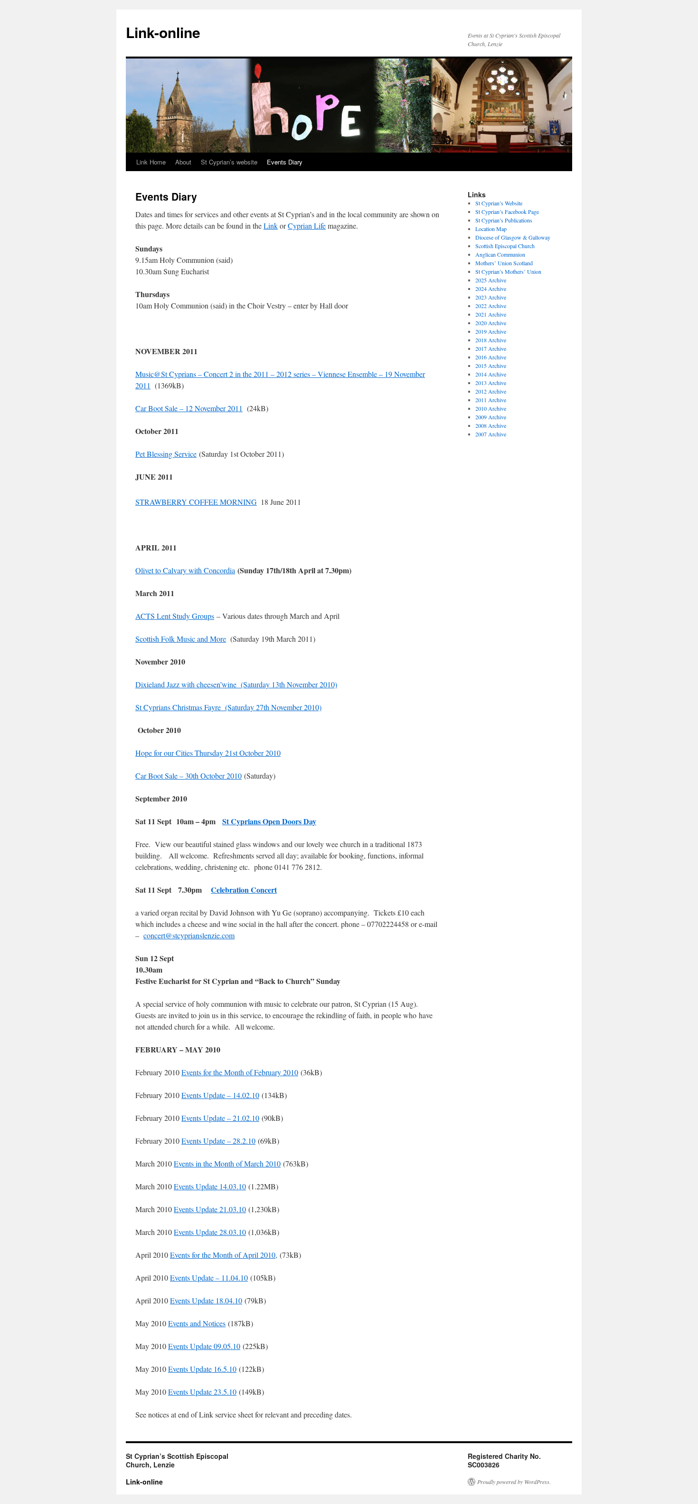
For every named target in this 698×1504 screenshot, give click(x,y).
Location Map (491, 228)
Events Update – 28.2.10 (218, 1141)
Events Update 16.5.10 (202, 1369)
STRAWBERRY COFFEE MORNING (196, 502)
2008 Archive (490, 425)
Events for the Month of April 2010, (223, 1255)
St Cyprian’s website (229, 161)
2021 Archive (490, 314)
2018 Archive (490, 340)
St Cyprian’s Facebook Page (507, 211)
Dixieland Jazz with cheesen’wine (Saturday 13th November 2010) (236, 684)
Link (271, 226)
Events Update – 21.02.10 (220, 1118)
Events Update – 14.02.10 (220, 1095)
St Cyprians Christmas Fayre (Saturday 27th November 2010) (228, 707)
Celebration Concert (244, 889)
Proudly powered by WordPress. (514, 1481)
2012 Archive (490, 391)
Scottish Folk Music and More (180, 639)
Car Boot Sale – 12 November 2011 (189, 408)
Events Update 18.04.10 (206, 1300)
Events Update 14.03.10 (210, 1186)
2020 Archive (490, 323)
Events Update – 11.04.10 (209, 1277)
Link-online (163, 32)
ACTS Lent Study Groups (174, 616)
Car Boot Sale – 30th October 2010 (188, 776)
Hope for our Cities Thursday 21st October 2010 (208, 753)
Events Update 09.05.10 (204, 1346)
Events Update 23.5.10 (202, 1392)
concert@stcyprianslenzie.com (189, 935)
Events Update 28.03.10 (210, 1232)
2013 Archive (490, 382)
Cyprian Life (307, 226)
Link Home (151, 161)
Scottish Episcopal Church (505, 246)
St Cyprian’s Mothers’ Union (508, 271)
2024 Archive (490, 288)
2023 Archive (490, 297)
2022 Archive (490, 305)
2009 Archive (490, 417)
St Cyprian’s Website (498, 203)
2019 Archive (490, 331)
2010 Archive (490, 408)
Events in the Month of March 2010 (227, 1163)
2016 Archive (490, 357)
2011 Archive (490, 400)
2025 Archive (490, 280)
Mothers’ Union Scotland (504, 263)
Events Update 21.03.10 (210, 1209)
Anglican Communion (500, 254)
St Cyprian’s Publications (503, 220)
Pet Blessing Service (166, 454)
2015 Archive (490, 365)
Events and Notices (197, 1323)
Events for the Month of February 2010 (239, 1072)
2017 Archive (490, 348)
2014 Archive (490, 374)
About (183, 161)
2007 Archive (490, 434)
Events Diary (284, 161)
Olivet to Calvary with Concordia (185, 570)
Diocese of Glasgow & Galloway (512, 237)
